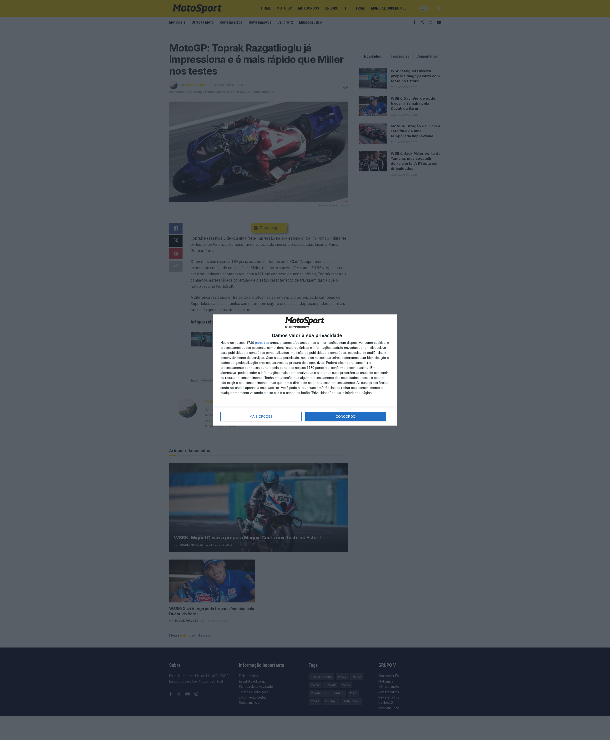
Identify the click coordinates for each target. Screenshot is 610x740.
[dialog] (305, 370)
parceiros (262, 342)
